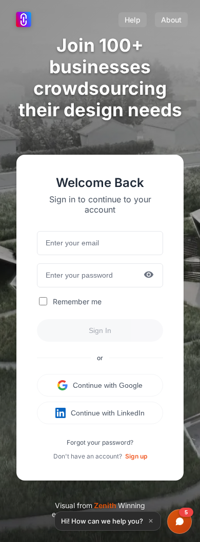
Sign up (136, 456)
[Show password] (149, 275)
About (171, 19)
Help (133, 19)
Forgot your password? (100, 442)
